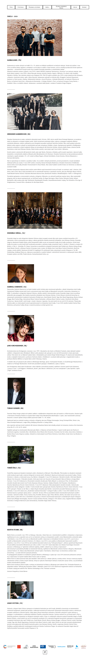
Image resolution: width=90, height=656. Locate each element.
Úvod (11, 7)
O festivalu (21, 7)
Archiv (75, 7)
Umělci (47, 7)
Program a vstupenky (34, 7)
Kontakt (84, 7)
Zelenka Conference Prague (61, 7)
